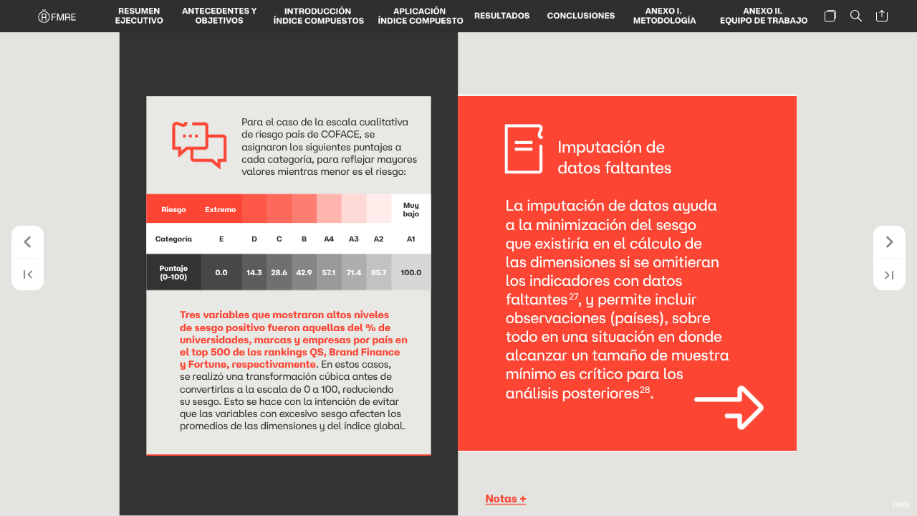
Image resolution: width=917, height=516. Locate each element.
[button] (139, 16)
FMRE (901, 505)
